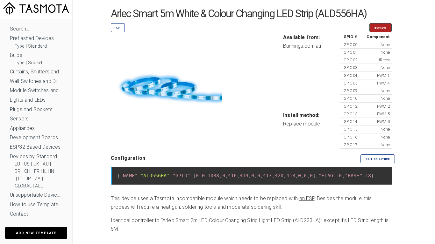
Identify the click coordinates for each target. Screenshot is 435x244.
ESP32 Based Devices (35, 147)
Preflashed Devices (32, 38)
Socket (35, 62)
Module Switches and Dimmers (36, 90)
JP (28, 178)
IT (20, 178)
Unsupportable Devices (36, 195)
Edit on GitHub (378, 159)
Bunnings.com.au (302, 46)
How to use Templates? (36, 204)
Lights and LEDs (28, 100)
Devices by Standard (33, 156)
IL (44, 171)
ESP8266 (380, 27)
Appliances (22, 128)
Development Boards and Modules (36, 137)
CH (27, 171)
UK (36, 164)
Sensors (19, 119)
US (27, 164)
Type (20, 46)
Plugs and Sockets (31, 109)
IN (52, 171)
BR (17, 171)
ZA (37, 178)
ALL (38, 186)
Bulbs (16, 55)
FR (36, 171)
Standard (37, 46)
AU (45, 164)
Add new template (36, 233)
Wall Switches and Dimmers (36, 81)
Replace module (301, 124)
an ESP (307, 198)
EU (17, 164)
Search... (19, 29)
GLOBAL (23, 186)
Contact (19, 214)
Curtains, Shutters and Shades (36, 72)
